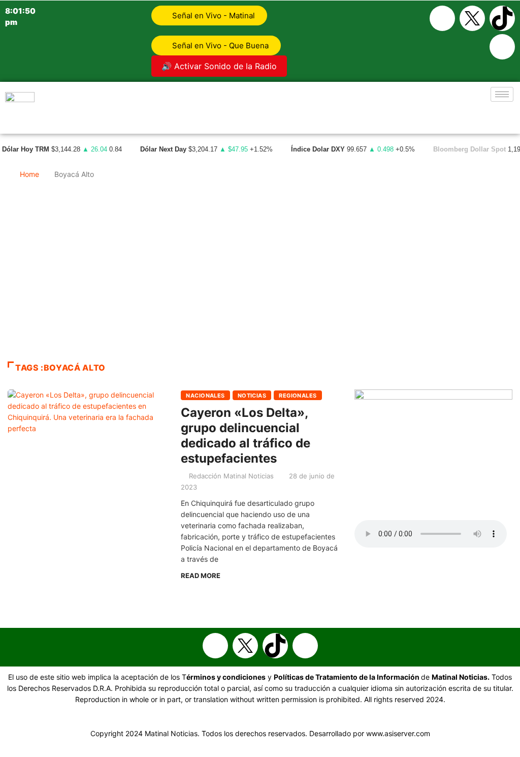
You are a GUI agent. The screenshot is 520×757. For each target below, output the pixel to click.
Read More (200, 575)
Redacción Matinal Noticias (231, 476)
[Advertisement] (260, 275)
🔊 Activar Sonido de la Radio (219, 66)
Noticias (252, 395)
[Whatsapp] (502, 46)
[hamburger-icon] (502, 94)
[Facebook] (442, 18)
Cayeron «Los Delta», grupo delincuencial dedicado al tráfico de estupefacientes (245, 435)
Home (29, 174)
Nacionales (205, 395)
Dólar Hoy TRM (25, 149)
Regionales (297, 395)
